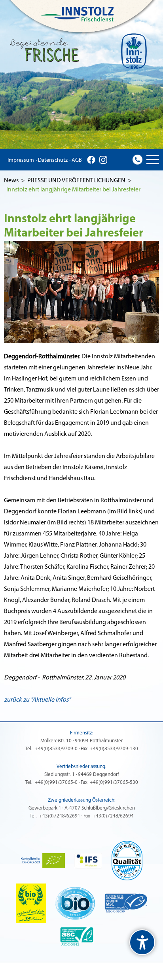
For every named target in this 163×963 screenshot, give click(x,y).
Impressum (21, 160)
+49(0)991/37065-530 (114, 782)
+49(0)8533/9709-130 (114, 748)
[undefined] (142, 942)
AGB (77, 160)
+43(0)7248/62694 (113, 816)
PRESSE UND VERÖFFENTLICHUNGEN (76, 181)
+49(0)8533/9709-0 (56, 748)
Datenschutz (53, 160)
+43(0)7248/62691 (59, 816)
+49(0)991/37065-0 (56, 782)
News (11, 181)
